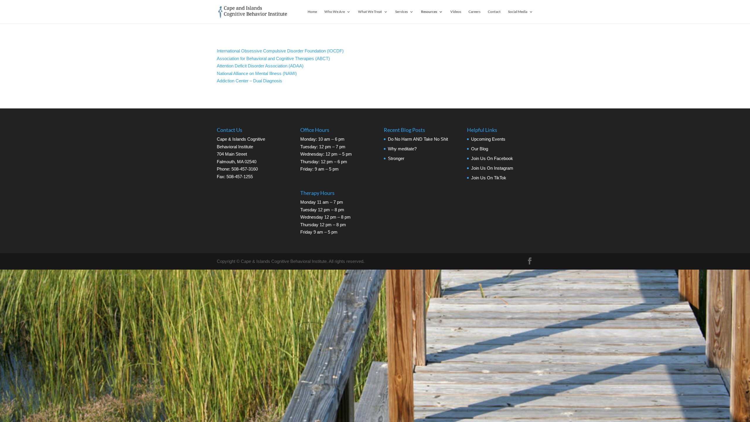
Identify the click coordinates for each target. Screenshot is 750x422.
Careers (474, 12)
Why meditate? (402, 148)
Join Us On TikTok (488, 177)
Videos (455, 12)
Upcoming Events (488, 139)
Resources (429, 12)
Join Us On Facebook (492, 158)
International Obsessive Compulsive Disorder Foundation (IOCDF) (280, 50)
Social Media (517, 12)
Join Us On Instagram (492, 168)
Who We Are (334, 12)
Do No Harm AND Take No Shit (418, 139)
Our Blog (479, 148)
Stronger (396, 158)
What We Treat (370, 12)
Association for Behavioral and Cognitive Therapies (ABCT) (273, 58)
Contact (494, 12)
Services (401, 12)
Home (312, 12)
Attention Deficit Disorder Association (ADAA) (260, 65)
